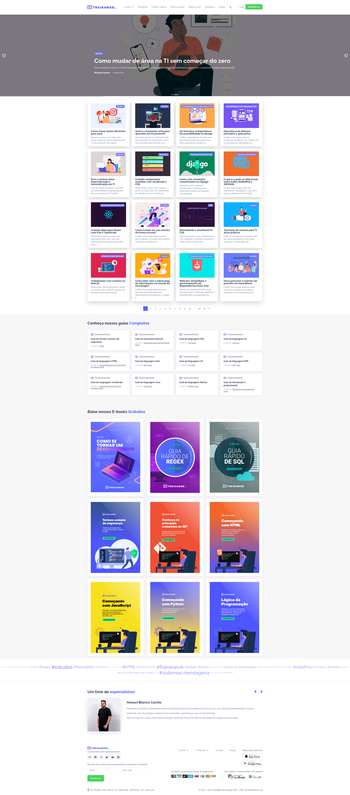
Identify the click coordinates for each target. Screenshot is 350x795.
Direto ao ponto (177, 7)
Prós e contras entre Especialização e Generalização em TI (103, 182)
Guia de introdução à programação (234, 384)
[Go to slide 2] (174, 94)
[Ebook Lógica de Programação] (234, 617)
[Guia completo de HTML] (234, 537)
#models (11, 667)
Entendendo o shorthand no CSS (196, 231)
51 (204, 308)
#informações (216, 673)
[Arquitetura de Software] (246, 155)
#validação (230, 667)
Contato (219, 750)
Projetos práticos (159, 7)
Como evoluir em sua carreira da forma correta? (152, 231)
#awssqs (4, 667)
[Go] (238, 343)
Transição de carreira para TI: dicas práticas (240, 231)
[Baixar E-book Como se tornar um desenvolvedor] (115, 457)
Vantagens (210, 7)
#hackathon (84, 667)
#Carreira (333, 667)
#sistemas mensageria (184, 672)
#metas (33, 667)
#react (44, 667)
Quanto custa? (194, 7)
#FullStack (319, 667)
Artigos (222, 7)
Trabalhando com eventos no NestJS (108, 282)
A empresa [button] (201, 750)
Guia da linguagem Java (147, 382)
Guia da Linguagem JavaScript (107, 382)
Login (241, 7)
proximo (209, 309)
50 (200, 308)
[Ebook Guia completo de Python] (175, 617)
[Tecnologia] (95, 367)
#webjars (191, 667)
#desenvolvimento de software (278, 667)
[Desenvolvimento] (247, 389)
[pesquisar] (230, 7)
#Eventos (204, 667)
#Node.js (122, 672)
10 (190, 308)
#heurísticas (216, 667)
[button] (255, 692)
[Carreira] (120, 106)
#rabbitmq (302, 667)
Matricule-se (254, 7)
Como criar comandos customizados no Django (194, 180)
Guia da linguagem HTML (104, 361)
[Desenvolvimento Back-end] (201, 155)
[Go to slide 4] (178, 94)
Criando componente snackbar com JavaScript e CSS (151, 182)
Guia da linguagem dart (147, 361)
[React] (123, 53)
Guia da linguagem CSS (191, 339)
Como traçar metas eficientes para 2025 (108, 132)
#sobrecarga (247, 667)
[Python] (191, 386)
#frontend (228, 673)
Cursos (127, 7)
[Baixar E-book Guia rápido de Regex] (175, 457)
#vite (119, 667)
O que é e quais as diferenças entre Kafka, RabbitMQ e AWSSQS (241, 182)
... (194, 309)
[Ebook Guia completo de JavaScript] (115, 617)
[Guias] (102, 346)
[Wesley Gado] (100, 73)
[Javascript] (163, 155)
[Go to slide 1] (172, 94)
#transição (101, 667)
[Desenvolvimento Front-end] (107, 53)
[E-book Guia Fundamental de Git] (175, 537)
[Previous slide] (4, 55)
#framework (170, 667)
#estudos (62, 667)
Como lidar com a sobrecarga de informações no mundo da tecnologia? (152, 283)
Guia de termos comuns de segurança (105, 340)
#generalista (344, 667)
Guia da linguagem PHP (236, 361)
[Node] (167, 343)
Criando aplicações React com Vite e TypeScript (106, 231)
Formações (143, 7)
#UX (156, 673)
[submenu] (132, 7)
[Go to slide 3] (176, 94)
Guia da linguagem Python (193, 382)
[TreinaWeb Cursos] (102, 7)
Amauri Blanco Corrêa (144, 702)
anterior (140, 309)
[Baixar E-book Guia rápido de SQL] (234, 457)
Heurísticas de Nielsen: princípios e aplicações (237, 132)
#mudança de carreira (141, 672)
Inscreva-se (95, 778)
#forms (260, 667)
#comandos (113, 667)
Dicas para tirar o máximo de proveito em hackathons (240, 282)
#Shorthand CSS (146, 667)
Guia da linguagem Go (235, 339)
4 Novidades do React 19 (129, 60)
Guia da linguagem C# (191, 361)
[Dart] (145, 365)
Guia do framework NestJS (149, 339)
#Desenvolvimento (21, 667)
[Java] (146, 386)
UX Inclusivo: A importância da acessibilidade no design (196, 132)
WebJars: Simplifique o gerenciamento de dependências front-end (194, 283)
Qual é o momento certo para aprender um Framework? (152, 132)
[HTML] (123, 365)
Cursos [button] (182, 750)
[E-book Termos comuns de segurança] (115, 537)
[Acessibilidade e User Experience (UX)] (197, 106)
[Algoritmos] (236, 389)
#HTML (129, 667)
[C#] (189, 365)
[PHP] (234, 365)
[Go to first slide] (346, 55)
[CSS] (210, 205)
